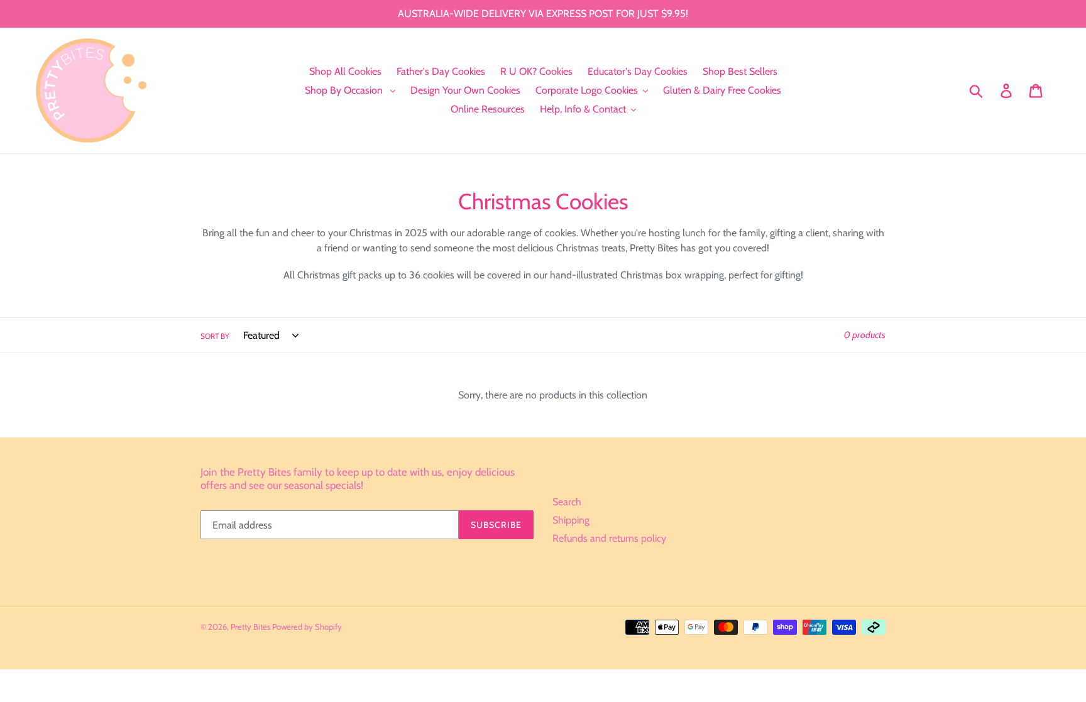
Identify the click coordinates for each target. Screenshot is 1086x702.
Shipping (571, 520)
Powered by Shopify (307, 627)
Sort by (214, 336)
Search (566, 502)
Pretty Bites (251, 627)
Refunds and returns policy (609, 538)
